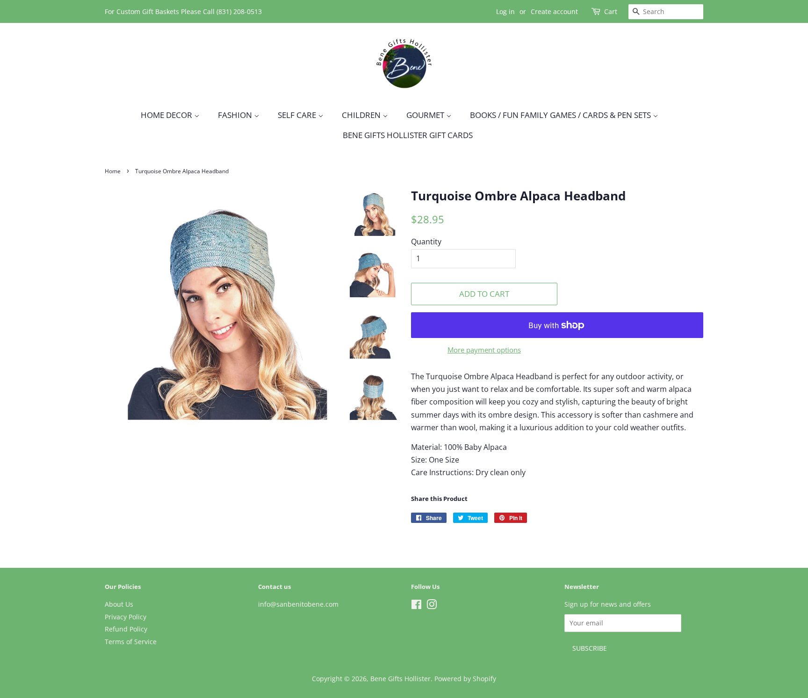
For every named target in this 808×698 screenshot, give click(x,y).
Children (362, 115)
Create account (554, 11)
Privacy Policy (125, 616)
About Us (119, 604)
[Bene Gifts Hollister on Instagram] (431, 606)
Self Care (298, 115)
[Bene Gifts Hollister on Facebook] (416, 606)
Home (113, 171)
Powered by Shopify (465, 678)
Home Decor (167, 115)
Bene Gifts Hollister (400, 678)
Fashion (236, 115)
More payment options (484, 349)
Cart (610, 11)
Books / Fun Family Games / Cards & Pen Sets (561, 115)
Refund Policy (126, 629)
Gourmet (426, 115)
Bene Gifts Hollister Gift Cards (408, 135)
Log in (505, 11)
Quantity (426, 241)
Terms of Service (131, 641)
